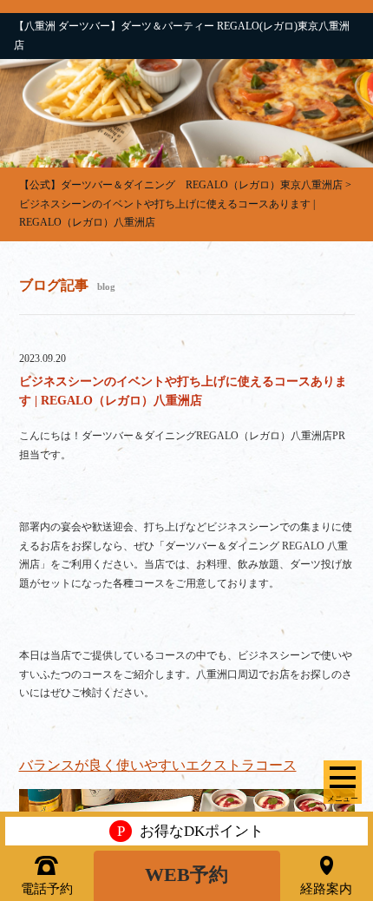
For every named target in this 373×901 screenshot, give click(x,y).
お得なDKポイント (190, 831)
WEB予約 (186, 875)
